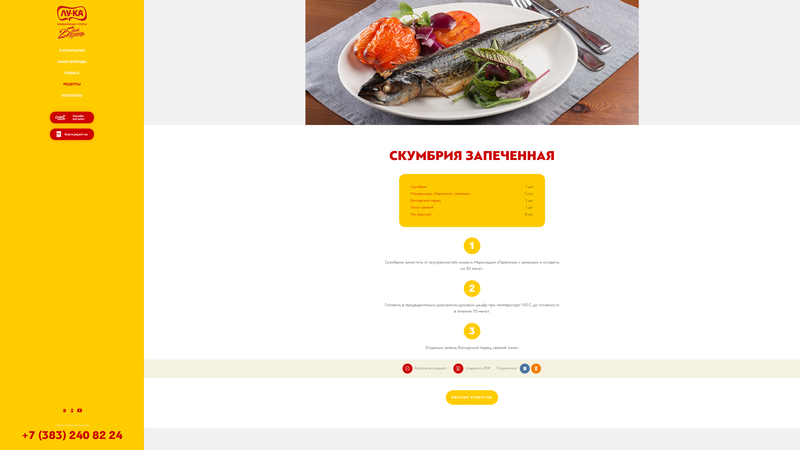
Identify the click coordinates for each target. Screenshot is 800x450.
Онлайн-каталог (79, 117)
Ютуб (79, 411)
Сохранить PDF (477, 368)
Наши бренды (72, 62)
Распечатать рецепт (431, 368)
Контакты (72, 95)
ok (536, 369)
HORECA (72, 73)
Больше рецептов (471, 397)
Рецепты (72, 84)
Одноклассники (72, 411)
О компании (72, 50)
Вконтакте (64, 411)
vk (525, 369)
